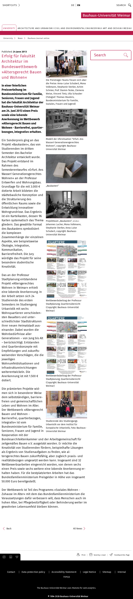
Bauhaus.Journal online (38, 38)
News (20, 38)
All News (77, 528)
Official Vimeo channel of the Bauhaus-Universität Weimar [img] (17, 557)
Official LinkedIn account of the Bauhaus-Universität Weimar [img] (10, 557)
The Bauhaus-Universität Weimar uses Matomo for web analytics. (66, 588)
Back (8, 528)
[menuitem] (73, 5)
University (8, 38)
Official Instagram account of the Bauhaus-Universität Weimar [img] (3, 557)
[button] (126, 55)
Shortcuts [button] (10, 5)
